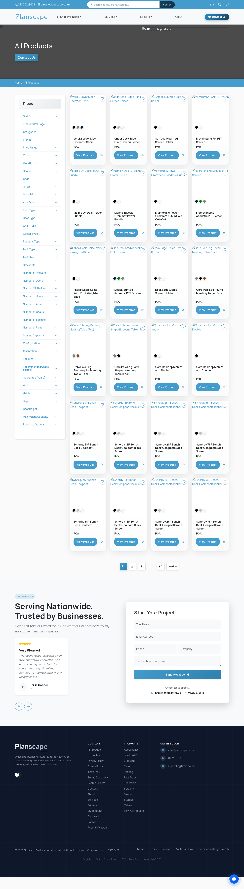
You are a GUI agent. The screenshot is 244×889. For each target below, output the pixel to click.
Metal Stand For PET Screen (209, 140)
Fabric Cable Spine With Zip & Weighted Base (86, 293)
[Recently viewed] (212, 4)
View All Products (134, 811)
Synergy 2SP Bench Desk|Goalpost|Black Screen (168, 448)
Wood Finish (30, 163)
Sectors (145, 17)
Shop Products (69, 17)
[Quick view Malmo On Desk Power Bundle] (101, 233)
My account (95, 811)
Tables (128, 805)
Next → (173, 566)
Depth (26, 401)
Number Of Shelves (34, 288)
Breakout (129, 761)
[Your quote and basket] (219, 4)
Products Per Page (34, 124)
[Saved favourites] (227, 4)
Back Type (29, 210)
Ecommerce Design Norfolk (213, 849)
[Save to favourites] (102, 98)
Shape (27, 171)
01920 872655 (196, 692)
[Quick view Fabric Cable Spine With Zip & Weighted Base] (101, 310)
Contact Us (218, 16)
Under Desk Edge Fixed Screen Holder (127, 140)
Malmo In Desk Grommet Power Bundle (124, 216)
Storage (129, 799)
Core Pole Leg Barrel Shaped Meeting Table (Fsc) (127, 370)
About (178, 17)
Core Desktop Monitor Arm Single (169, 368)
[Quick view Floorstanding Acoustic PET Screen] (224, 233)
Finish (26, 186)
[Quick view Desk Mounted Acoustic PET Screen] (142, 310)
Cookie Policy (95, 766)
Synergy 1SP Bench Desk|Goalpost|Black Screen (127, 448)
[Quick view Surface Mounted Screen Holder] (183, 155)
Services (109, 17)
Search (167, 4)
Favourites (94, 755)
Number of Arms (32, 304)
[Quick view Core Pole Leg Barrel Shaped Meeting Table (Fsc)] (142, 387)
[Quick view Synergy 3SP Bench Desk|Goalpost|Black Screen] (224, 465)
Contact (93, 788)
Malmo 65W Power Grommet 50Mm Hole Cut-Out (168, 216)
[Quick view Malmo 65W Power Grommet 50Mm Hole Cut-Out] (183, 233)
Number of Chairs (33, 312)
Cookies (166, 849)
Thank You (94, 772)
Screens (129, 788)
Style (26, 179)
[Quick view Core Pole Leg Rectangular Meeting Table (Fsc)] (101, 387)
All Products (95, 749)
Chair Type (29, 226)
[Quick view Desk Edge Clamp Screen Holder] (183, 310)
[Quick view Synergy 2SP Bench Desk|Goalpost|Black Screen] (183, 465)
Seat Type (29, 218)
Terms (140, 849)
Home (18, 82)
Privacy (153, 849)
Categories (29, 132)
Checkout (93, 816)
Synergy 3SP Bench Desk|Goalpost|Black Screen (209, 448)
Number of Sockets (34, 320)
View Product (85, 155)
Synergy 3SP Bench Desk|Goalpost (86, 446)
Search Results (96, 783)
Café (127, 766)
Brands (27, 140)
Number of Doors (33, 280)
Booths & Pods (132, 755)
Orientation (30, 351)
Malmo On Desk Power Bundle (88, 214)
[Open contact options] (234, 879)
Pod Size (28, 359)
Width (26, 385)
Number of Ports (32, 327)
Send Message (175, 674)
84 (160, 566)
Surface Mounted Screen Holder (166, 140)
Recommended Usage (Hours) (36, 368)
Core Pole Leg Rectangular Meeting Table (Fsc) (87, 370)
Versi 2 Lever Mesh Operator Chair (85, 140)
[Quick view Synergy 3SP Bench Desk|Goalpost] (101, 465)
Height (27, 393)
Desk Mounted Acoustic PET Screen (127, 291)
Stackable (29, 265)
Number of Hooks (33, 296)
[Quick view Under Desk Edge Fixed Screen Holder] (142, 155)
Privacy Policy (96, 761)
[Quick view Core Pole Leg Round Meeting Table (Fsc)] (224, 310)
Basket (92, 822)
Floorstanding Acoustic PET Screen (209, 214)
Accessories (131, 749)
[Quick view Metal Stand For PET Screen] (224, 155)
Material (28, 194)
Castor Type (30, 234)
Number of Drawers (34, 273)
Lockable (28, 257)
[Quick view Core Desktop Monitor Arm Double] (224, 387)
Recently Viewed (97, 827)
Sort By (27, 116)
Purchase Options (33, 424)
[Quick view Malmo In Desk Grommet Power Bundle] (142, 233)
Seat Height (30, 409)
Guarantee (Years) (34, 377)
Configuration (31, 343)
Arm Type (29, 202)
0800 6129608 (26, 4)
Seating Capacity (33, 335)
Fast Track (130, 777)
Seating (128, 794)
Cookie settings (184, 849)
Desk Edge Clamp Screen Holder (166, 291)
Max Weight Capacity (35, 416)
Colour (27, 155)
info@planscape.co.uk (167, 692)
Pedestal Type (31, 241)
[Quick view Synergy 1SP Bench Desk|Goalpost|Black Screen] (142, 465)
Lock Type (29, 249)
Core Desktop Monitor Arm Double (210, 368)
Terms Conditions (98, 777)
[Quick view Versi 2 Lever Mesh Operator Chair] (101, 155)
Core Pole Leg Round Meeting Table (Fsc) (209, 291)
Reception (130, 783)
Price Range (30, 147)
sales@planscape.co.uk (55, 4)
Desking (128, 772)
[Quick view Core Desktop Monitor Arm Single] (183, 387)
